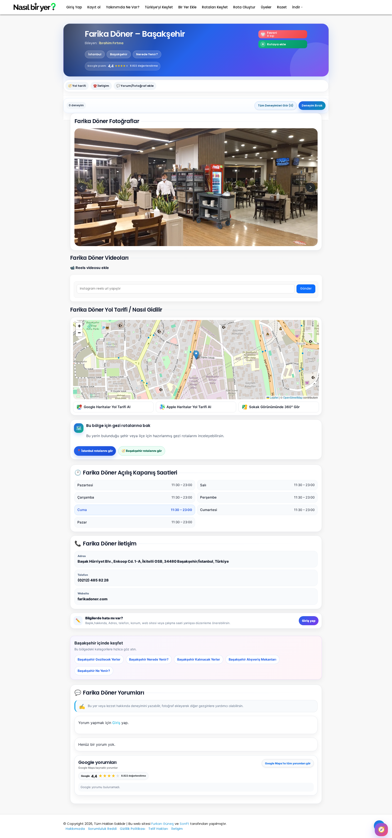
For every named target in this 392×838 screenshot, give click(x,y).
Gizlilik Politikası (132, 828)
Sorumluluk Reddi (102, 828)
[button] (310, 187)
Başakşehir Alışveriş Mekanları (252, 659)
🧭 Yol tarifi (77, 85)
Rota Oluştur (244, 7)
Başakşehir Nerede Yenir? (149, 659)
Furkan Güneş (162, 823)
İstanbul (94, 54)
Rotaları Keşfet (215, 7)
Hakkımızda (75, 828)
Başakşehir (118, 54)
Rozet (282, 7)
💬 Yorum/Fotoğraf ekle (135, 85)
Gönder (306, 288)
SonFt (184, 823)
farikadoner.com (93, 599)
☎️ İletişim (101, 85)
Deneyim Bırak (312, 105)
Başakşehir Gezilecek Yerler (99, 659)
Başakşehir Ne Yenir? (94, 671)
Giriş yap (308, 620)
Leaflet (273, 397)
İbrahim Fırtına (111, 43)
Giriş (116, 722)
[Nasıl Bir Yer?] (31, 7)
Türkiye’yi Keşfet (159, 7)
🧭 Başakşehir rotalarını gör (142, 451)
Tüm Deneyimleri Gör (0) (275, 105)
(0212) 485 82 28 (93, 580)
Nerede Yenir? (147, 54)
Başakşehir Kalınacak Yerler (198, 659)
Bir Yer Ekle (187, 7)
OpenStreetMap (293, 397)
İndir (296, 7)
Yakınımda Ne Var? (122, 7)
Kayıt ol (93, 7)
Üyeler (266, 7)
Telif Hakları (158, 828)
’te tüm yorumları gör (288, 763)
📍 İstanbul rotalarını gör (95, 451)
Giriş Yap (74, 7)
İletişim (177, 828)
